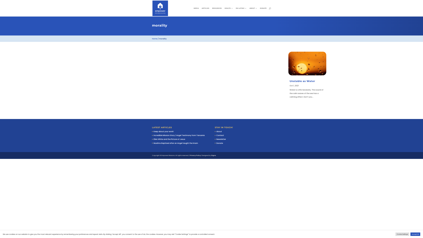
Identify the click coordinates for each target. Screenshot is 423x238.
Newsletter (221, 139)
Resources (217, 8)
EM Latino (240, 8)
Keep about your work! (164, 131)
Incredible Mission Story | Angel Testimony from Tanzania (179, 135)
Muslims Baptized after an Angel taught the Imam (176, 143)
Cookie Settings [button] (402, 234)
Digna (213, 155)
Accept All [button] (415, 234)
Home (154, 38)
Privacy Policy (195, 155)
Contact (220, 135)
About (252, 8)
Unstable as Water (302, 81)
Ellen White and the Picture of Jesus (169, 139)
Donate (263, 8)
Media (196, 8)
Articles (205, 8)
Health (228, 8)
